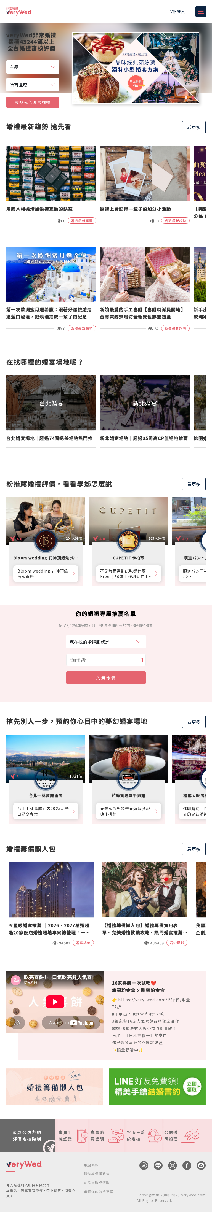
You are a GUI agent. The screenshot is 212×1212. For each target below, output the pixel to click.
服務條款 (91, 1164)
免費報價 (106, 677)
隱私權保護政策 (97, 1173)
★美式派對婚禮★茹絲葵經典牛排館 (125, 811)
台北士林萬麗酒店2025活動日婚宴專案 (43, 811)
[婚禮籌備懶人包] (54, 1086)
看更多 (193, 127)
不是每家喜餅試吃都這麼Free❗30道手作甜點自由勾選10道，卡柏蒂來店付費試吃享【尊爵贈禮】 (125, 573)
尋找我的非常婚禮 (33, 102)
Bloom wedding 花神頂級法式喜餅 (42, 573)
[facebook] (184, 1165)
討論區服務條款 (97, 1182)
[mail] (198, 1165)
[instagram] (170, 1165)
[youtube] (141, 1165)
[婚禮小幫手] (157, 1086)
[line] (155, 1165)
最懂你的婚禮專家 (98, 1191)
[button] (186, 97)
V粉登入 (177, 11)
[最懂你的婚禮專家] (136, 68)
